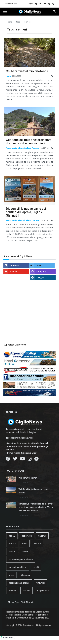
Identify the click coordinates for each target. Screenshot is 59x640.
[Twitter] (15, 459)
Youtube (13, 271)
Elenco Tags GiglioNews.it (21, 602)
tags (18, 22)
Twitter (38, 265)
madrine (12, 590)
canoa (25, 551)
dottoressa (27, 535)
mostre (12, 551)
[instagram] (49, 3)
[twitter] (40, 3)
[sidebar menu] (5, 11)
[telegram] (53, 3)
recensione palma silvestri (21, 559)
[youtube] (45, 3)
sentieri (27, 22)
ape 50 (12, 535)
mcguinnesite (43, 590)
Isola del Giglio (11, 4)
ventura (37, 543)
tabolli (36, 567)
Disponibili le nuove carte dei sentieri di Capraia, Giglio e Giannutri (26, 212)
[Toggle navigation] (54, 12)
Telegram (40, 277)
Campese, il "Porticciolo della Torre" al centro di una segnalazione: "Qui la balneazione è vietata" (35, 507)
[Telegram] (36, 459)
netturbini (40, 582)
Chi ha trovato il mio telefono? (27, 71)
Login (30, 4)
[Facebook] (8, 459)
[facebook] (36, 3)
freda (24, 543)
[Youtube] (22, 459)
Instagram (41, 271)
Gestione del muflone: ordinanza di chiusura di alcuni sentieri (28, 141)
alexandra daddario (17, 567)
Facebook (14, 265)
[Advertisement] (29, 313)
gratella (12, 543)
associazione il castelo (19, 582)
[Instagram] (30, 459)
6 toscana (25, 575)
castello (26, 590)
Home (9, 22)
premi (11, 575)
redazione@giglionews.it (20, 437)
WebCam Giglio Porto (28, 478)
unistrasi (42, 535)
